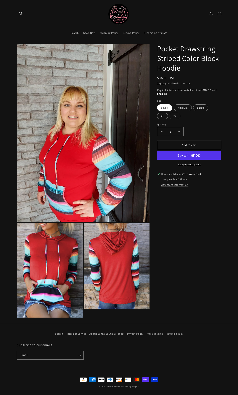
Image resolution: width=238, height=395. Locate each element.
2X (174, 116)
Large (200, 107)
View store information (174, 184)
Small (164, 107)
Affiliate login (155, 333)
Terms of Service (76, 333)
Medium (183, 107)
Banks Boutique (113, 386)
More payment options (189, 164)
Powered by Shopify (130, 386)
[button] (21, 13)
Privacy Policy (135, 333)
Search (59, 333)
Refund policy (174, 333)
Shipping (162, 83)
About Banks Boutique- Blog (106, 333)
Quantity (161, 124)
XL (162, 116)
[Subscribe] (79, 355)
